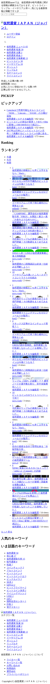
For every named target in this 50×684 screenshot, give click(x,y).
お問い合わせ (13, 665)
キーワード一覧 (14, 662)
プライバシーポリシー (18, 674)
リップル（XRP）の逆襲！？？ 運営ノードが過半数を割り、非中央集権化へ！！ (30, 384)
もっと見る (6, 532)
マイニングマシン (16, 593)
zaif (9, 598)
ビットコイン (14, 573)
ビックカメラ (14, 579)
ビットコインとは (16, 576)
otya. (14, 499)
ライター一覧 (13, 659)
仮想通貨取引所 (16, 559)
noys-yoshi (17, 176)
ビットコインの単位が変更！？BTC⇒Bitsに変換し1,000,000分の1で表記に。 (30, 521)
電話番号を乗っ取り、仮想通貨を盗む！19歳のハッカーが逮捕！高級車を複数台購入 (30, 482)
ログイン (11, 37)
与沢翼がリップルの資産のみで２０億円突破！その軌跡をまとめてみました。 (30, 242)
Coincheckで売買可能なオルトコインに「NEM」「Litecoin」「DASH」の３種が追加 (27, 113)
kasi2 (14, 187)
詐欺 (10, 604)
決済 (10, 582)
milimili (15, 208)
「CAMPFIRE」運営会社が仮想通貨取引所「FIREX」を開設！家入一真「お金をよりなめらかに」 (30, 216)
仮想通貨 (12, 553)
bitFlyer (11, 585)
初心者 (11, 556)
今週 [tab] (9, 157)
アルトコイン (14, 570)
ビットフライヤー (16, 587)
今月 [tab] (9, 160)
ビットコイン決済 (16, 590)
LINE (10, 596)
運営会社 (11, 671)
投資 (10, 565)
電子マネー (13, 607)
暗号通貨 (12, 562)
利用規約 (11, 668)
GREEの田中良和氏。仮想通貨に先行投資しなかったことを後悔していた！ (30, 348)
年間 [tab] (9, 163)
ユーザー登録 (13, 34)
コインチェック (15, 567)
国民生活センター (16, 601)
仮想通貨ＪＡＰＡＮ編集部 (20, 119)
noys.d (15, 452)
